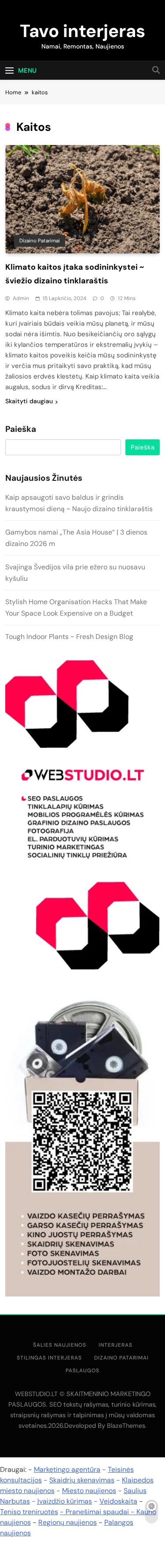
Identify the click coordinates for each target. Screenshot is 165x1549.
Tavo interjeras (82, 30)
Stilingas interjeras (49, 1357)
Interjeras (115, 1344)
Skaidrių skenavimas (81, 1480)
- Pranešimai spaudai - (98, 1511)
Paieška (20, 429)
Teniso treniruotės (29, 1511)
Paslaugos (82, 1370)
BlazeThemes (126, 1426)
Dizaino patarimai (39, 240)
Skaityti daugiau (29, 401)
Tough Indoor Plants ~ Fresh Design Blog (69, 636)
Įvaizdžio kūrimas (64, 1501)
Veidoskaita (118, 1501)
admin (21, 298)
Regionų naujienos (67, 1522)
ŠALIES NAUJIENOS (59, 1344)
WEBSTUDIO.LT (36, 1394)
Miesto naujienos (89, 1490)
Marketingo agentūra (67, 1469)
